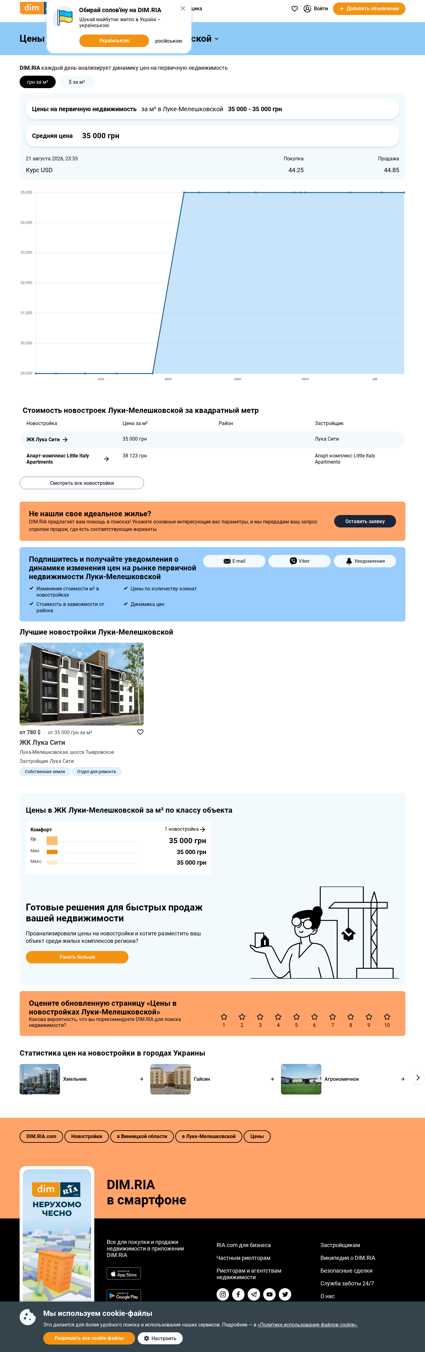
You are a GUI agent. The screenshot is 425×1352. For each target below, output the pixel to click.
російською (168, 41)
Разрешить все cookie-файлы (89, 1338)
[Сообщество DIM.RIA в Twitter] (285, 1294)
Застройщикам (340, 1245)
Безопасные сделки (346, 1270)
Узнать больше (77, 957)
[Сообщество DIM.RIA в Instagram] (223, 1294)
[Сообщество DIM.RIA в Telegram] (254, 1294)
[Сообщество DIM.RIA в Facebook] (238, 1294)
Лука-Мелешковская (44, 752)
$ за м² (77, 82)
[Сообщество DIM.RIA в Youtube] (269, 1294)
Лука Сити (327, 439)
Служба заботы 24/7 (347, 1283)
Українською (114, 41)
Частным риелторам (243, 1258)
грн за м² (37, 82)
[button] (182, 8)
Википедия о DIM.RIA (347, 1258)
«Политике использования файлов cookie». (308, 1325)
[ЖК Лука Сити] (82, 685)
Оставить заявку (365, 521)
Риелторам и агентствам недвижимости (249, 1273)
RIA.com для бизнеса (244, 1245)
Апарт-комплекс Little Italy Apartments (57, 459)
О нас (327, 1296)
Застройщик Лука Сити (47, 761)
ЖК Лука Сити (43, 439)
